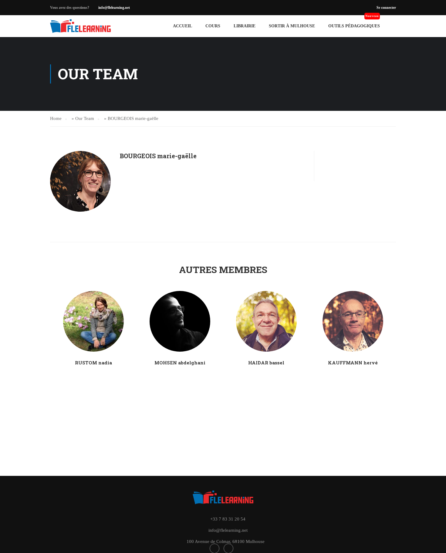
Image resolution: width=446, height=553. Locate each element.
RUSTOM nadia (93, 363)
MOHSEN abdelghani (179, 363)
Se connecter (386, 7)
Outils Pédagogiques (354, 26)
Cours (212, 26)
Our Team (84, 118)
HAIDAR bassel (266, 363)
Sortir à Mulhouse (292, 26)
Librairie (244, 26)
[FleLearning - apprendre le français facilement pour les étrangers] (80, 26)
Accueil (182, 26)
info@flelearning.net (114, 7)
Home (56, 118)
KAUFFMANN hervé (353, 363)
